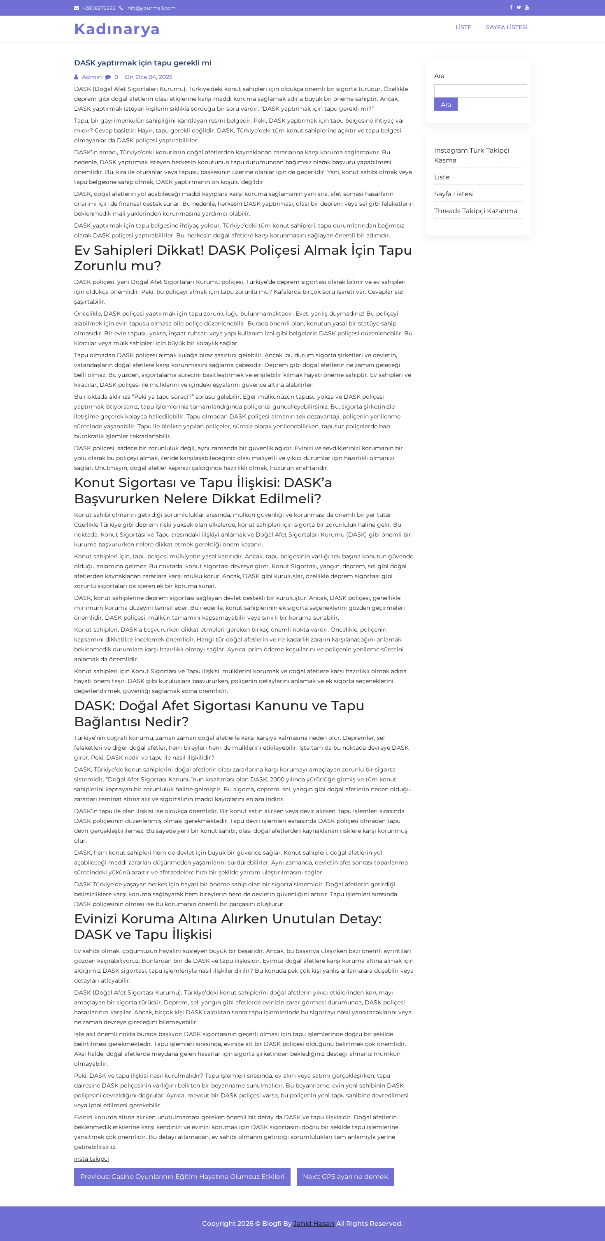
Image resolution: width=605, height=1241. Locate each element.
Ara (439, 76)
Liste (442, 177)
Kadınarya (117, 29)
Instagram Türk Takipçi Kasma (471, 155)
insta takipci (91, 1158)
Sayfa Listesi (454, 194)
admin (91, 77)
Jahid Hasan (314, 1223)
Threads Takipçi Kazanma (475, 211)
